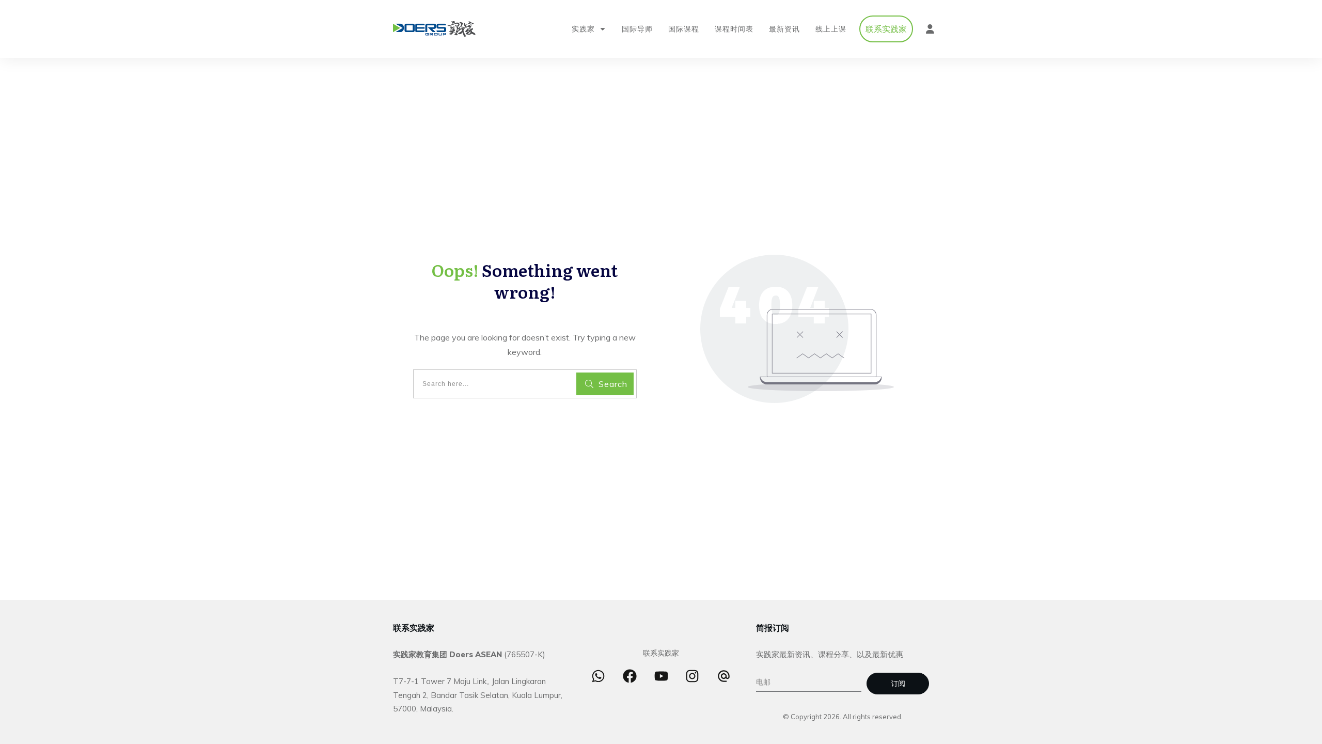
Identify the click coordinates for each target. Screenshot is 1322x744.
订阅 (898, 683)
